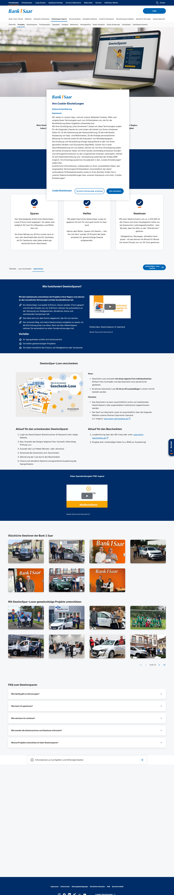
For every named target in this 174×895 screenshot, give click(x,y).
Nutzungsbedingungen (80, 887)
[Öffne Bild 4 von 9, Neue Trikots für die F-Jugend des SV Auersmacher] (148, 617)
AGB (108, 887)
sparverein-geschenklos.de (116, 418)
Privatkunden (14, 3)
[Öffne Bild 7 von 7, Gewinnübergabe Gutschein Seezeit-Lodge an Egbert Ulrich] (107, 580)
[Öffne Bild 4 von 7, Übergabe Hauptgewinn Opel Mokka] (148, 551)
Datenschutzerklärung (62, 109)
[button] (87, 694)
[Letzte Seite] (164, 664)
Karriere (99, 3)
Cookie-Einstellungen (62, 190)
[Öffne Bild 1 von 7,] (26, 551)
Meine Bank (88, 3)
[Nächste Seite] (159, 664)
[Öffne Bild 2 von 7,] (67, 551)
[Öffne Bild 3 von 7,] (107, 551)
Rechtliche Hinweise (97, 887)
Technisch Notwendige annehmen (89, 191)
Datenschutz (65, 887)
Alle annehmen (115, 191)
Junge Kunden (40, 3)
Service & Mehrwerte (73, 3)
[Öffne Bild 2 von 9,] (67, 617)
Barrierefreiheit (117, 887)
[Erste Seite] (140, 664)
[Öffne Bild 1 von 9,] (26, 617)
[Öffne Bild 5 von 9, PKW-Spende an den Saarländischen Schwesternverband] (26, 646)
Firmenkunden (27, 3)
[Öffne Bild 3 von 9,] (107, 617)
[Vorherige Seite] (146, 664)
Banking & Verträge (56, 3)
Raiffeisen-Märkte (111, 3)
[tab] (15, 19)
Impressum (54, 887)
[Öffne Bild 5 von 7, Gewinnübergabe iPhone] (26, 580)
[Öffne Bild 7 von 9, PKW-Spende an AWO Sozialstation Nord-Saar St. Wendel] (107, 646)
